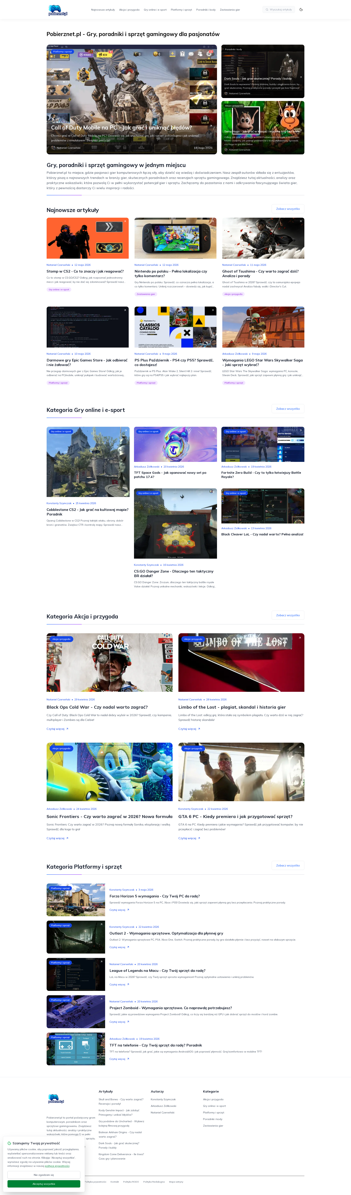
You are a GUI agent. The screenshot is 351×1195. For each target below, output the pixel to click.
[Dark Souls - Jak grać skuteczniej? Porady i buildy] (262, 71)
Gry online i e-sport (155, 9)
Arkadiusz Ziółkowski (235, 353)
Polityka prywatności (95, 1181)
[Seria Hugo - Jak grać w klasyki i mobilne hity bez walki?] (262, 127)
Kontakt (115, 1181)
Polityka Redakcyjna (154, 1181)
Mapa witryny (176, 1181)
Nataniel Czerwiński (58, 265)
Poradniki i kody (206, 9)
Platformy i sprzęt (181, 9)
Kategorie (211, 1091)
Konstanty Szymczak (59, 503)
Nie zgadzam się (44, 1175)
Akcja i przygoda (129, 9)
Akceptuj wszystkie (44, 1183)
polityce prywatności (57, 1166)
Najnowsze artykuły (103, 9)
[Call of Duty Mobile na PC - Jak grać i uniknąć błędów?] (132, 99)
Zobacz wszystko (288, 209)
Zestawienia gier (230, 9)
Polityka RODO (131, 1181)
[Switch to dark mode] (301, 9)
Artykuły (106, 1091)
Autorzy (157, 1091)
